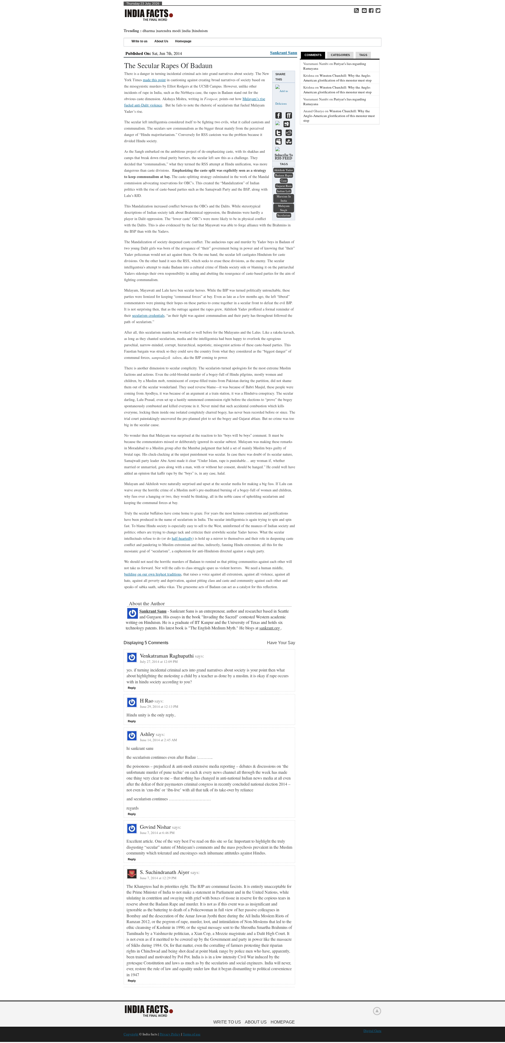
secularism (283, 215)
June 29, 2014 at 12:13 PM (159, 706)
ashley (147, 733)
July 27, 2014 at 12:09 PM (159, 661)
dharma (149, 30)
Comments (313, 55)
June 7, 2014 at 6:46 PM (157, 832)
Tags (363, 55)
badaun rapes (283, 175)
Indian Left (284, 191)
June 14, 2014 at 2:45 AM (158, 739)
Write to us (140, 41)
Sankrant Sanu (283, 52)
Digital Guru (372, 1030)
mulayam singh (284, 208)
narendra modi (169, 30)
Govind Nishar (155, 826)
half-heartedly (182, 538)
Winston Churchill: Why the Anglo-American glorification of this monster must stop (337, 78)
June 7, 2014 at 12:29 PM (158, 878)
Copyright (131, 1034)
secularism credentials (148, 315)
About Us (161, 41)
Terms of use (191, 1034)
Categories (340, 55)
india (187, 30)
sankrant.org (270, 627)
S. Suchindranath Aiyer (164, 872)
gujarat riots (284, 186)
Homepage (183, 41)
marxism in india (284, 198)
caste (284, 180)
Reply (132, 687)
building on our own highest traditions (152, 574)
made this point (154, 79)
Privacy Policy (170, 1034)
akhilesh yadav (283, 170)
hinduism (200, 30)
